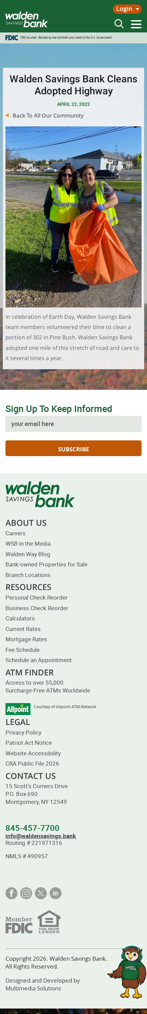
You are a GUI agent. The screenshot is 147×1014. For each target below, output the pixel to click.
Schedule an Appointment (38, 660)
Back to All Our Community (48, 115)
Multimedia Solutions (33, 988)
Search (119, 23)
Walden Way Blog (27, 554)
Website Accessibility (33, 753)
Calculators (20, 618)
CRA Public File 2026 (32, 763)
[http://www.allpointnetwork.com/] (17, 709)
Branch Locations (28, 575)
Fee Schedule (22, 650)
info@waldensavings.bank (40, 836)
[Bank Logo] (26, 19)
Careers (15, 533)
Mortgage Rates (26, 639)
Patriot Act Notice (28, 742)
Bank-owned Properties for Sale (46, 564)
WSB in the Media (28, 543)
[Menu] (136, 24)
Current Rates (23, 629)
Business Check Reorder (36, 608)
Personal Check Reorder (36, 597)
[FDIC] (33, 921)
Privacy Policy (23, 732)
